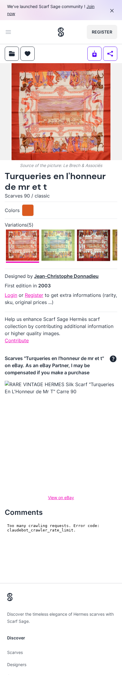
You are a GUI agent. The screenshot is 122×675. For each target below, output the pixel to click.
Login (11, 295)
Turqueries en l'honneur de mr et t (55, 181)
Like (49, 72)
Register (102, 31)
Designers (16, 664)
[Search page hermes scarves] (61, 32)
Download (75, 72)
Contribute (17, 340)
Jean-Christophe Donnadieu (66, 276)
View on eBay (61, 497)
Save (21, 72)
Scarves (15, 652)
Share (106, 72)
